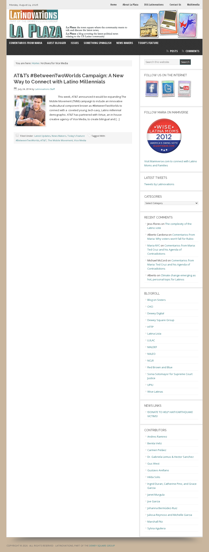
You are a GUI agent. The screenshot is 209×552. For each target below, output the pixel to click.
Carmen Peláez (156, 450)
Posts (174, 51)
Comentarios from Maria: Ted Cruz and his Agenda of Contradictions (171, 249)
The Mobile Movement (60, 140)
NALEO (151, 354)
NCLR (150, 360)
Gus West (153, 463)
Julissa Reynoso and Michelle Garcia (169, 515)
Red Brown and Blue (159, 367)
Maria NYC (153, 245)
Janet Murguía (156, 494)
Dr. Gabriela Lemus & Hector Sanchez (170, 457)
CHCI (150, 306)
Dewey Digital (155, 313)
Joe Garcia (153, 501)
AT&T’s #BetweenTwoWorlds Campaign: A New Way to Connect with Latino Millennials (68, 79)
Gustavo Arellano (158, 470)
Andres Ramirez (157, 436)
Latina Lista (154, 333)
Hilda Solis (153, 477)
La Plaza (104, 24)
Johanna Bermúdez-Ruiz (162, 508)
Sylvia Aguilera (156, 528)
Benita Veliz (154, 443)
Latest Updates (42, 135)
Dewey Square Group (160, 320)
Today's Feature (76, 135)
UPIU (150, 385)
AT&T (43, 140)
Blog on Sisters (156, 300)
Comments (192, 51)
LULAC (151, 340)
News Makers (59, 135)
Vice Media (80, 140)
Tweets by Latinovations (159, 184)
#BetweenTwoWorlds (27, 140)
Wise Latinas (155, 391)
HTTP (150, 327)
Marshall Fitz (155, 521)
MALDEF (152, 347)
